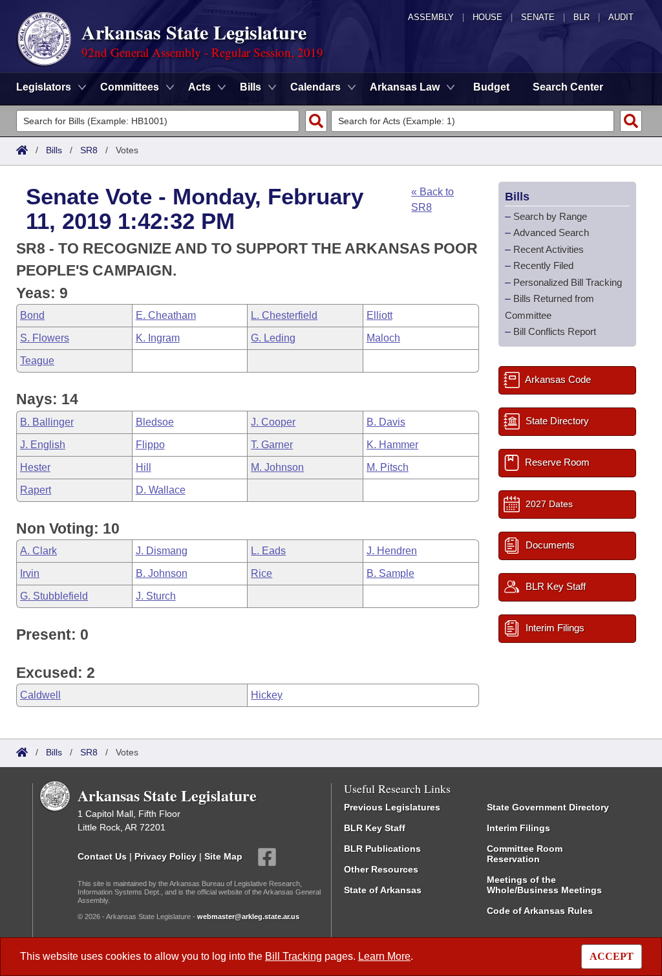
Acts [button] (199, 86)
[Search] (316, 121)
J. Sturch (156, 596)
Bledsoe (155, 422)
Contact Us (102, 856)
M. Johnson (277, 467)
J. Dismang (161, 550)
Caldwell (40, 694)
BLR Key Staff (374, 828)
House (487, 17)
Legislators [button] (43, 86)
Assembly (431, 17)
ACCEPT (612, 956)
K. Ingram (158, 337)
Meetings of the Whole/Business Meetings (544, 884)
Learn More (384, 956)
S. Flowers (44, 337)
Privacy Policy (165, 856)
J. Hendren (392, 550)
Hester (35, 467)
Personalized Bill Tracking (567, 282)
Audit (621, 17)
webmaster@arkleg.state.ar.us (248, 916)
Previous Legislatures (392, 807)
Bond (32, 315)
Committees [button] (129, 86)
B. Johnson (161, 573)
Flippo (150, 444)
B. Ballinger (47, 422)
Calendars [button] (315, 86)
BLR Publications (382, 848)
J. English (42, 444)
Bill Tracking (293, 956)
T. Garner (272, 444)
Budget (491, 86)
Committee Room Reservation (524, 853)
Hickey (267, 694)
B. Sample (390, 573)
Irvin (29, 573)
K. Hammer (392, 444)
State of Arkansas (383, 890)
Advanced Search (551, 232)
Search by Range (550, 216)
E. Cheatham (166, 315)
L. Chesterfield (284, 315)
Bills (54, 150)
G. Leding (273, 337)
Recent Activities (548, 249)
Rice (261, 573)
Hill (143, 467)
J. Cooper (273, 422)
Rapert (35, 489)
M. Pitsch (388, 467)
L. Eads (268, 550)
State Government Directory (548, 807)
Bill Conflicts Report (554, 331)
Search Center (568, 86)
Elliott (379, 315)
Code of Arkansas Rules (540, 911)
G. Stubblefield (54, 596)
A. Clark (38, 550)
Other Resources (381, 869)
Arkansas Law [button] (405, 86)
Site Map (223, 856)
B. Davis (386, 422)
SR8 (89, 150)
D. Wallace (161, 489)
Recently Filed (543, 265)
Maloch (383, 337)
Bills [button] (250, 86)
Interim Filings (518, 828)
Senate (538, 17)
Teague (37, 360)
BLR (581, 17)
